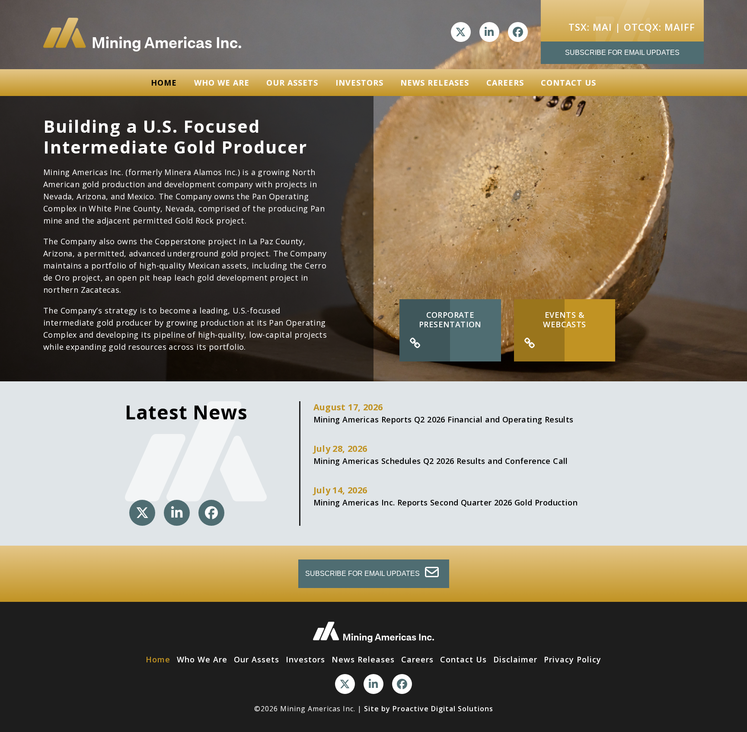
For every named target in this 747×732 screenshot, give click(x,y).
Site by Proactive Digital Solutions (428, 708)
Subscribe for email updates (363, 573)
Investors (359, 82)
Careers (505, 82)
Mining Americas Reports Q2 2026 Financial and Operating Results (443, 413)
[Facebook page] (518, 32)
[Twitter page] (461, 32)
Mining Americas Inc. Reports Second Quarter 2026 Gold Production (445, 496)
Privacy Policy (572, 659)
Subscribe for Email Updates (622, 52)
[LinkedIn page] (489, 32)
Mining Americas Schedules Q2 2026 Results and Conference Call (440, 454)
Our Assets (292, 82)
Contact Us (568, 82)
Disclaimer (515, 659)
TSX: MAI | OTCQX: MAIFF (631, 26)
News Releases (434, 82)
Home (164, 82)
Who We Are (221, 82)
